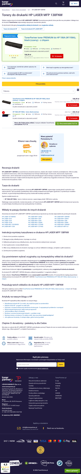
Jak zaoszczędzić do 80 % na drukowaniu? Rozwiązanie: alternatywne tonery (20, 73)
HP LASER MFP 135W (34, 220)
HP (29, 9)
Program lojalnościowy (35, 398)
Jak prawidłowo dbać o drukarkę (15, 311)
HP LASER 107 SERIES (9, 216)
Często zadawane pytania (36, 405)
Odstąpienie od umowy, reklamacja (39, 388)
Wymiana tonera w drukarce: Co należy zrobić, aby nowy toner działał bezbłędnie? (29, 315)
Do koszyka (58, 56)
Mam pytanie (46, 159)
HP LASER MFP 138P (61, 220)
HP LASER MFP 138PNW (62, 224)
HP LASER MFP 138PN (61, 222)
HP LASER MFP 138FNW (62, 216)
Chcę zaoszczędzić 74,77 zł (68, 123)
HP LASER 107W (7, 222)
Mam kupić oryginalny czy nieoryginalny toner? (59, 67)
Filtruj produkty (40, 84)
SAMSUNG (58, 395)
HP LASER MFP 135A (8, 226)
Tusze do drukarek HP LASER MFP (32, 29)
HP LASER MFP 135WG (35, 222)
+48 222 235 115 (46, 151)
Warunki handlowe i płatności (37, 381)
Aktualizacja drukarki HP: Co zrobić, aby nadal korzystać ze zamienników (27, 303)
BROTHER (58, 398)
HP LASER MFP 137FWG (35, 226)
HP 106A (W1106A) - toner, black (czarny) (26, 112)
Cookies (31, 385)
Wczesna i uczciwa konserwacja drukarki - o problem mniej (22, 313)
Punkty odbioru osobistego (37, 393)
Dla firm (57, 388)
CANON (57, 393)
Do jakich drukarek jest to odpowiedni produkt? (36, 51)
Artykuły (57, 385)
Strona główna (6, 9)
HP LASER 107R (7, 220)
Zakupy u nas (33, 378)
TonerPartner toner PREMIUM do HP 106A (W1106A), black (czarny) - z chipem (46, 289)
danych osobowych (42, 368)
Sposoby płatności (34, 395)
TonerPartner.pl (60, 378)
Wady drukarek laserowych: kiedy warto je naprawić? (21, 309)
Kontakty (58, 383)
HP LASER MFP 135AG (35, 216)
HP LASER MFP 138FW (61, 218)
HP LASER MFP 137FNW (35, 224)
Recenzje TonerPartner (35, 408)
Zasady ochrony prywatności (37, 383)
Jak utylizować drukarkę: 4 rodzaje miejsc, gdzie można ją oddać (24, 317)
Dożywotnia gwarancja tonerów (38, 403)
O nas (57, 381)
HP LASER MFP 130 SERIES (10, 224)
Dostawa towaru (34, 390)
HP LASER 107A (7, 218)
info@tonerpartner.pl (47, 155)
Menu (75, 3)
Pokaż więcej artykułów (9, 78)
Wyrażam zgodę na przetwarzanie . (33, 368)
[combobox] (38, 91)
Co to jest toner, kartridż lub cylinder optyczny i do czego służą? (22, 67)
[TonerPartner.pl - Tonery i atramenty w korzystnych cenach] (7, 3)
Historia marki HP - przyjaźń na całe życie (17, 305)
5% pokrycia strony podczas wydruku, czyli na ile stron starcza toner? (60, 73)
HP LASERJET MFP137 (62, 226)
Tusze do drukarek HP (10, 29)
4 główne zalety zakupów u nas (38, 400)
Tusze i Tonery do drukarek (19, 9)
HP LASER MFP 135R (34, 218)
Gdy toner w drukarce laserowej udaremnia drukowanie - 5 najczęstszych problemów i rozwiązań (34, 307)
